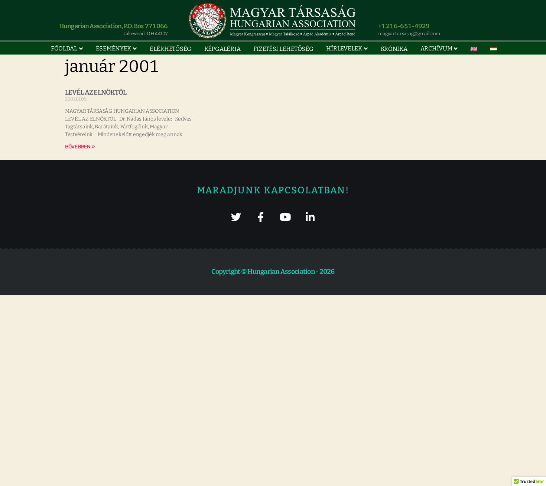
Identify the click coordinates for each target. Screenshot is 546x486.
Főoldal (64, 48)
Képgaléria (222, 48)
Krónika (394, 48)
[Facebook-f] (261, 217)
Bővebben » (80, 147)
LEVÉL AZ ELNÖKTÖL (95, 92)
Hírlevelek (344, 48)
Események (113, 48)
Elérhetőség (170, 48)
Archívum (436, 48)
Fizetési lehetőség (283, 48)
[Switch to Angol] (474, 49)
